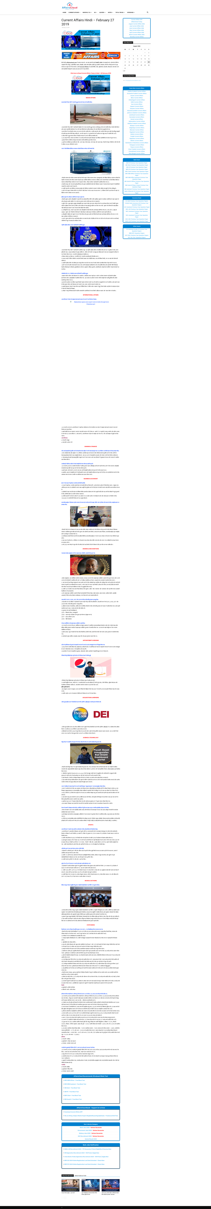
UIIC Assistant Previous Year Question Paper (136, 207)
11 (129, 59)
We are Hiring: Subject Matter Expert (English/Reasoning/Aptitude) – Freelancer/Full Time (91, 1116)
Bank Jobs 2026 (91, 1127)
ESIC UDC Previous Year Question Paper (136, 219)
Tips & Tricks (119, 12)
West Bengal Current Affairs (137, 153)
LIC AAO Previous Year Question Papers (136, 201)
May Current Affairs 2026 (137, 30)
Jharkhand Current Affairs (136, 115)
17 (125, 62)
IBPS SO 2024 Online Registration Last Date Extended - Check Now (84, 1160)
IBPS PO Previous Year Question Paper (137, 169)
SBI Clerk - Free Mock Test (72, 1088)
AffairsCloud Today (136, 21)
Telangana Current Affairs (136, 145)
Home (64, 12)
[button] (148, 12)
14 (141, 59)
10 (125, 59)
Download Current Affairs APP (73, 1112)
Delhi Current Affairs (137, 102)
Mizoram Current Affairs (137, 130)
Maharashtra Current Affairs (137, 121)
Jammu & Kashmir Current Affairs (136, 113)
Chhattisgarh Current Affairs (137, 100)
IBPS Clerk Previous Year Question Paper (136, 171)
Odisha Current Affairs (136, 134)
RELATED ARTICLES (67, 1175)
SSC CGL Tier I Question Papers (137, 237)
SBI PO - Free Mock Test (71, 1091)
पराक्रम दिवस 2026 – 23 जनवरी (68, 1192)
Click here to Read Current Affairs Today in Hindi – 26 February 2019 (91, 73)
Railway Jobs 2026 (91, 1133)
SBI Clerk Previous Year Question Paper (137, 165)
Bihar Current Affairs (137, 98)
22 (145, 62)
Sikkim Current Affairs (136, 140)
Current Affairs (73, 12)
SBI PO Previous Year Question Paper (136, 163)
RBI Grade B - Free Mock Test (73, 1099)
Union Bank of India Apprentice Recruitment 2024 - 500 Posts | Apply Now (86, 1156)
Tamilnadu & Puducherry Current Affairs (136, 142)
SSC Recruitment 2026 (91, 1136)
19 (133, 62)
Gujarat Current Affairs (136, 106)
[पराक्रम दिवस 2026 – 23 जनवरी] (70, 1185)
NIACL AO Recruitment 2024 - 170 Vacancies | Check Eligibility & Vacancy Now (87, 1149)
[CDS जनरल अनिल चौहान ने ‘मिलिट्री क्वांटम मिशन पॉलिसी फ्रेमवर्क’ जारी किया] (111, 1185)
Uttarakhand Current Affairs (137, 151)
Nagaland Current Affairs (137, 132)
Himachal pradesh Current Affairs (136, 110)
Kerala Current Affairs (137, 119)
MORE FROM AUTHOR (80, 1175)
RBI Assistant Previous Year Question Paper (136, 189)
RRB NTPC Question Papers (136, 233)
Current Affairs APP (136, 19)
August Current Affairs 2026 (137, 24)
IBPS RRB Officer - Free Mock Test (74, 1080)
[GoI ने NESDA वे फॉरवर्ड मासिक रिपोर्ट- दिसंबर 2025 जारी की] (91, 1185)
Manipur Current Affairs (137, 125)
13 (137, 59)
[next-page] (65, 1198)
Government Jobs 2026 (91, 1130)
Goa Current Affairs (136, 104)
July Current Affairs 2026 (137, 26)
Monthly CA (86, 12)
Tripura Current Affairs (136, 147)
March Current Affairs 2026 (136, 34)
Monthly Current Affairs (137, 36)
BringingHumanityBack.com (133, 80)
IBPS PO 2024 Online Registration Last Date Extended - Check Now (84, 1164)
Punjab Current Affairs (136, 136)
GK (95, 12)
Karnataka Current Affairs (136, 117)
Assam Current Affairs (136, 95)
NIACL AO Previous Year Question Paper (136, 221)
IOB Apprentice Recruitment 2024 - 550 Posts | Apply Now (81, 1153)
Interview (130, 12)
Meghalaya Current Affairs (136, 127)
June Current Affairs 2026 (137, 28)
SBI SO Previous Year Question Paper (136, 167)
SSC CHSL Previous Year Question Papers (136, 235)
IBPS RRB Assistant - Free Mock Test (75, 1084)
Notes (110, 12)
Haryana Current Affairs (137, 108)
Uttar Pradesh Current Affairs (136, 149)
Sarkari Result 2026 (91, 1139)
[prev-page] (62, 1198)
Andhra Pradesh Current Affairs (137, 91)
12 (133, 59)
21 (141, 62)
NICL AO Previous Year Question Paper (137, 209)
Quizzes (101, 12)
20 (137, 62)
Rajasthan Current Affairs (137, 138)
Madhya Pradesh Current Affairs (137, 123)
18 (129, 62)
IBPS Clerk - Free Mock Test (72, 1095)
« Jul (124, 70)
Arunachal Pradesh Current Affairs (137, 93)
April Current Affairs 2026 (136, 32)
